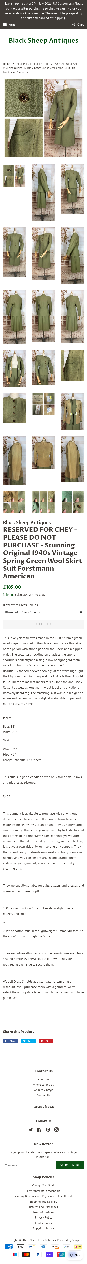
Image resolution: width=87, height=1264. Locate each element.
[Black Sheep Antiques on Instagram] (56, 1130)
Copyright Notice (43, 1228)
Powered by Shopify (69, 1240)
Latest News (43, 1107)
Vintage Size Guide (43, 1185)
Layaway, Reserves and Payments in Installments (43, 1196)
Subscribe (70, 1165)
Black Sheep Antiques (43, 40)
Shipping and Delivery (43, 1201)
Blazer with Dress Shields (20, 605)
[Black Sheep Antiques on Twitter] (31, 1130)
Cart (80, 25)
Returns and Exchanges (43, 1207)
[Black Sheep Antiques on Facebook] (39, 1130)
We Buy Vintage (43, 1090)
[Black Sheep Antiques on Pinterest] (48, 1130)
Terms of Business (43, 1212)
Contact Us (43, 1095)
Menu (12, 24)
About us (43, 1079)
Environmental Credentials (43, 1191)
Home (6, 64)
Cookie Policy (43, 1223)
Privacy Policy (43, 1217)
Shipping (8, 595)
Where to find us (43, 1084)
